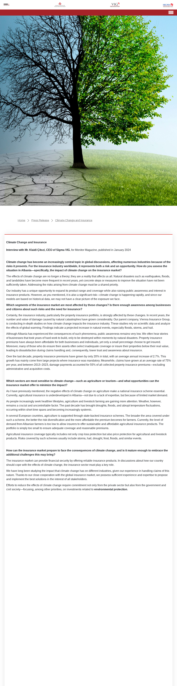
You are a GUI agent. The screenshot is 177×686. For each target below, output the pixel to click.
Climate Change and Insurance (73, 220)
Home (21, 220)
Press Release (40, 220)
